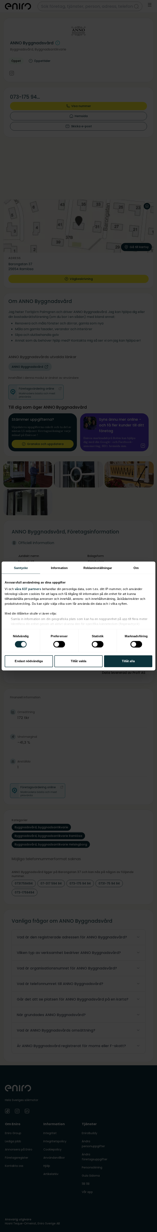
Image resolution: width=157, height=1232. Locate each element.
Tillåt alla (128, 661)
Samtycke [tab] (21, 568)
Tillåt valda (78, 661)
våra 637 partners (28, 589)
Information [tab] (59, 568)
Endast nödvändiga (29, 661)
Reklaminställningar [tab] (97, 568)
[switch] (59, 644)
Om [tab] (136, 568)
